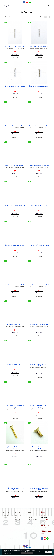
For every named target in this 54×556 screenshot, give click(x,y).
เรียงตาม (31, 17)
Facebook (30, 515)
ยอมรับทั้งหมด (48, 552)
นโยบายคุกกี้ (8, 553)
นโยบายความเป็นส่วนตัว (31, 552)
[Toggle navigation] (52, 5)
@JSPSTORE (44, 518)
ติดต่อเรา (17, 519)
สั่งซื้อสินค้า (15, 54)
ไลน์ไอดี (30, 517)
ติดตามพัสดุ (18, 515)
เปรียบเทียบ (15, 57)
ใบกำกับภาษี (18, 521)
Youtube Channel (32, 519)
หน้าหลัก (5, 517)
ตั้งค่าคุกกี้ (41, 552)
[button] (45, 6)
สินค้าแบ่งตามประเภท (8, 515)
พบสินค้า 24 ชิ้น (7, 17)
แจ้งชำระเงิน (18, 517)
